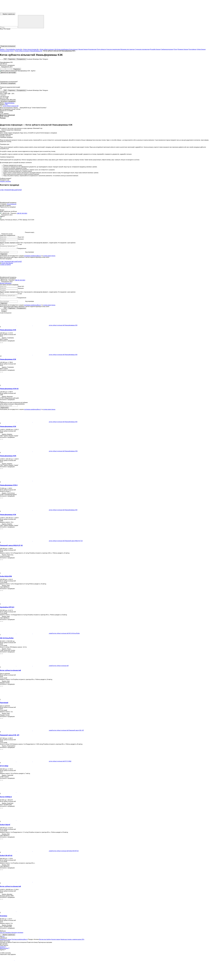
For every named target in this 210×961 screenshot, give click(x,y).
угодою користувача (49, 255)
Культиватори (92, 49)
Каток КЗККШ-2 (6, 797)
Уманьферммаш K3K (8, 456)
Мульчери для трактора (127, 49)
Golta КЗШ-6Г (5, 824)
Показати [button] (14, 213)
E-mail (20, 244)
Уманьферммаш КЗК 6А (9, 388)
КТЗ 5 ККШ (4, 766)
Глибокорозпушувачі (167, 49)
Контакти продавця (17, 932)
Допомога (8, 932)
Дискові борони (83, 49)
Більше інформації (5, 283)
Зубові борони (201, 49)
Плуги (175, 49)
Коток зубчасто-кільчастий (10, 670)
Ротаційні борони (155, 49)
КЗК (6, 104)
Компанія (21, 239)
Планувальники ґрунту (7, 51)
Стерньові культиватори (142, 49)
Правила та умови (5, 939)
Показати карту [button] (29, 232)
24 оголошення (11, 204)
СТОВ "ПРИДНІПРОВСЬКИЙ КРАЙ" (11, 190)
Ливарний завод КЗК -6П (9, 735)
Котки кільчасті (73, 49)
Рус (3, 936)
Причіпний (4, 702)
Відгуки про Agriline (45, 939)
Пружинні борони (183, 49)
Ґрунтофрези (192, 49)
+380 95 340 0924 (22, 213)
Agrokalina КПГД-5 (7, 607)
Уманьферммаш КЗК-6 (8, 485)
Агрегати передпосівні (113, 49)
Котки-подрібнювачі (63, 49)
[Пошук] (31, 21)
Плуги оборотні (101, 49)
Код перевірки (29, 252)
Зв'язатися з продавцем (8, 83)
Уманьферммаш (9, 103)
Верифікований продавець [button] (8, 202)
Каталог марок (55, 939)
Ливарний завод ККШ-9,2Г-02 (11, 545)
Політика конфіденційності (19, 939)
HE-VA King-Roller (7, 638)
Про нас (2, 932)
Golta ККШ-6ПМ (6, 576)
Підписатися (4, 407)
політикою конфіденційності (32, 255)
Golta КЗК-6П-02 (6, 855)
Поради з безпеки (5, 181)
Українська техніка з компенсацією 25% (72, 939)
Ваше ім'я (21, 237)
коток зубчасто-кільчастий (10, 106)
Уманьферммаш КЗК (8, 330)
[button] (105, 37)
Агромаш (3, 916)
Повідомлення (21, 248)
